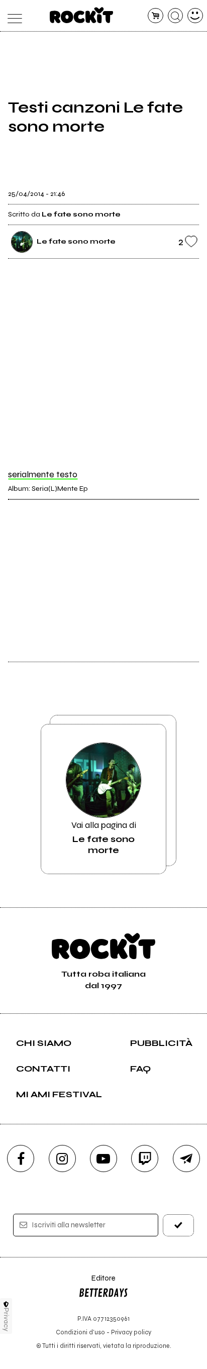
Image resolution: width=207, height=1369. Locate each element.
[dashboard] (195, 16)
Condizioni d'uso (80, 1332)
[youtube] (103, 1158)
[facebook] (20, 1158)
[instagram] (62, 1158)
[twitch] (144, 1158)
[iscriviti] (178, 1225)
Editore (97, 1283)
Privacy (6, 1319)
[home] (82, 15)
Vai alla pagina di (103, 837)
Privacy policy (131, 1332)
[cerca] (175, 16)
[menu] (12, 16)
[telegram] (186, 1158)
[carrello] (155, 16)
